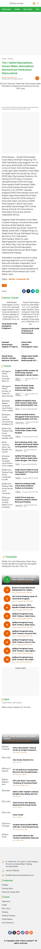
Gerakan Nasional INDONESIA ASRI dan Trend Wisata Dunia (25, 826)
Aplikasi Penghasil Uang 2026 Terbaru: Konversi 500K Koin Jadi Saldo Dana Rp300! (24, 632)
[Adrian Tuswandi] (6, 750)
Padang (18, 436)
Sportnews (19, 505)
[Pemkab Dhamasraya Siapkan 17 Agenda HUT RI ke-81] (11, 338)
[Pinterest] (18, 932)
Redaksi (5, 885)
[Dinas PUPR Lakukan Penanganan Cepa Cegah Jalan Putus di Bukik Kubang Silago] (30, 338)
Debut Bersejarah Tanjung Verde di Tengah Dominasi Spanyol (24, 749)
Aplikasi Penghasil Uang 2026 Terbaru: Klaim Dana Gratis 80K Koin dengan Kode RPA (23, 623)
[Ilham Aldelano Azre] (6, 783)
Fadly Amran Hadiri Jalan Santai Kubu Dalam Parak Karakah (26, 430)
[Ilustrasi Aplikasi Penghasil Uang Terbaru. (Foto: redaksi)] (7, 405)
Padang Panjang (8, 916)
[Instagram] (27, 932)
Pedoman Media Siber (11, 892)
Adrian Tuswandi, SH (9, 77)
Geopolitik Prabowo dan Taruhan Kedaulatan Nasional (25, 837)
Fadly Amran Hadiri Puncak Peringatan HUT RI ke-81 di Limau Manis (26, 472)
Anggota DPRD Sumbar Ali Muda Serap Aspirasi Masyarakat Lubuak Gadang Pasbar (27, 374)
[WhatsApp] (37, 291)
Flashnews (19, 450)
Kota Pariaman (8, 923)
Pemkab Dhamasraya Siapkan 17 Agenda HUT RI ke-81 (10, 344)
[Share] (37, 78)
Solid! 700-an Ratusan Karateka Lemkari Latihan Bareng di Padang (26, 499)
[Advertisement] (20, 34)
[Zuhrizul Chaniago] (6, 827)
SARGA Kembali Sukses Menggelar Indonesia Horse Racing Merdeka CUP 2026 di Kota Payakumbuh (27, 417)
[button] (34, 3)
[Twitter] (28, 291)
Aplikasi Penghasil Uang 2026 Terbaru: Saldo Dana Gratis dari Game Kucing (23, 615)
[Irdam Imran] (6, 837)
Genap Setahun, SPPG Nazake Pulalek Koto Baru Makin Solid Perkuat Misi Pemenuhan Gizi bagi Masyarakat (23, 606)
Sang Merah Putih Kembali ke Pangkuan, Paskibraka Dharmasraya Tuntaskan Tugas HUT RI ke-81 (9, 326)
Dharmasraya (7, 919)
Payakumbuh (20, 423)
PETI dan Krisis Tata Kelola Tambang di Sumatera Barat (25, 782)
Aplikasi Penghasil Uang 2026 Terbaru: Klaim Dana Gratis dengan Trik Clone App (26, 459)
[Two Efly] (6, 761)
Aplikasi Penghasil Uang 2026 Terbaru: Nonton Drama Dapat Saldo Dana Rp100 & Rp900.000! (24, 641)
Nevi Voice (6, 908)
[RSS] (31, 932)
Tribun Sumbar (26, 941)
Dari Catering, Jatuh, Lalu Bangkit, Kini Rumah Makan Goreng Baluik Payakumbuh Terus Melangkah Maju (27, 445)
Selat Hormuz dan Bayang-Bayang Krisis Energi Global (24, 804)
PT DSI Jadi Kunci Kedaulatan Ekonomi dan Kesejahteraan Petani (25, 771)
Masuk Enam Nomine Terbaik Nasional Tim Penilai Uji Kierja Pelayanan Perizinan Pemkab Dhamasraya (10, 358)
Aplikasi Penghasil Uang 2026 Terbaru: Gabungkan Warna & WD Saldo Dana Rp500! (23, 650)
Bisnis (17, 409)
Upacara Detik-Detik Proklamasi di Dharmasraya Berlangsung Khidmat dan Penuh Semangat (30, 331)
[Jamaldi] (6, 794)
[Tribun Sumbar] (16, 3)
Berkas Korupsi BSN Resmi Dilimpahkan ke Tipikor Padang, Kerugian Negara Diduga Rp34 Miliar (23, 589)
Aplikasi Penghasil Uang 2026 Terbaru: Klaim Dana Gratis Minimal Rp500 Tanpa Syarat (27, 404)
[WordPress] (22, 932)
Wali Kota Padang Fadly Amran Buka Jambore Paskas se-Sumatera (25, 486)
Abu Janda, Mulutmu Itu (23, 760)
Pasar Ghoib (18, 815)
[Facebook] (24, 291)
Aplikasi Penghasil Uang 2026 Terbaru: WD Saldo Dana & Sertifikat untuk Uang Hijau (22, 658)
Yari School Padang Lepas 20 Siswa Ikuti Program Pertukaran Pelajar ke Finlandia (24, 597)
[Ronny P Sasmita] (6, 772)
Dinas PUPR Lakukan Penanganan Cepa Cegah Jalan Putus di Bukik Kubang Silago (29, 344)
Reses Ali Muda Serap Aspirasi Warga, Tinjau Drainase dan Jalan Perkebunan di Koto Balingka (24, 390)
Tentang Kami (7, 888)
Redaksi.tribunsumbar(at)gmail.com (20, 875)
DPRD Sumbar (18, 379)
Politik (4, 905)
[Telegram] (33, 291)
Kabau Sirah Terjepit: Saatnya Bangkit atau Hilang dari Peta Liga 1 (25, 793)
